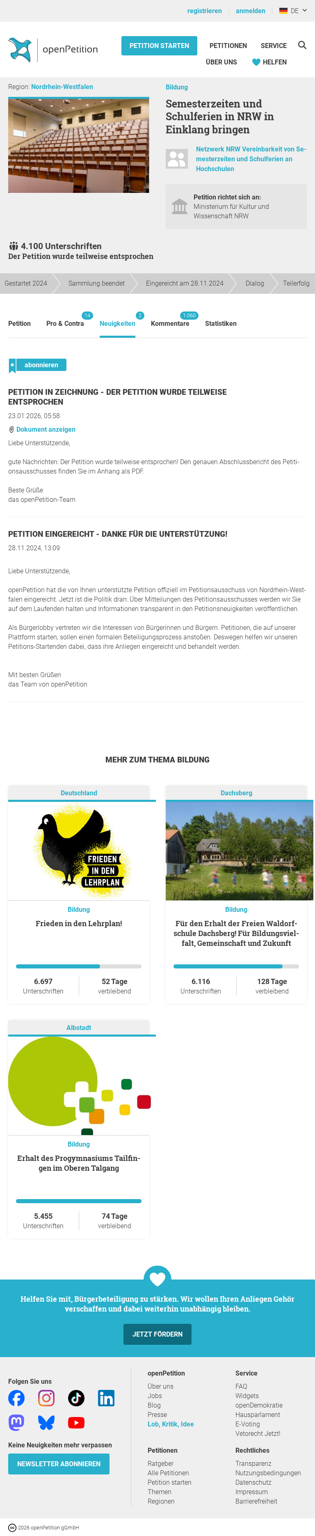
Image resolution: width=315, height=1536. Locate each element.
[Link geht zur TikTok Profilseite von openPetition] (76, 1397)
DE (293, 11)
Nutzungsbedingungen (268, 1473)
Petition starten (159, 46)
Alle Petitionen (168, 1473)
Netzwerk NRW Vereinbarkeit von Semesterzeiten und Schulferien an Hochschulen (251, 159)
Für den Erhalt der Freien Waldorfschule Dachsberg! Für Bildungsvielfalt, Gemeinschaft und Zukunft (236, 933)
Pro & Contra (65, 319)
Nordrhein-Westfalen (62, 87)
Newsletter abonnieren (58, 1464)
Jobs (155, 1396)
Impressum (251, 1492)
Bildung (177, 87)
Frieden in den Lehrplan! (79, 923)
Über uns (160, 1386)
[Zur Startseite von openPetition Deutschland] (54, 49)
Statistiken (221, 323)
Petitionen (229, 46)
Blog (154, 1405)
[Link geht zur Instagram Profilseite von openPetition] (46, 1397)
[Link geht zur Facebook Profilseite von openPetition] (16, 1397)
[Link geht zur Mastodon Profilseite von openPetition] (16, 1422)
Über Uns (221, 62)
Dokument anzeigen (45, 429)
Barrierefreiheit (256, 1501)
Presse (157, 1415)
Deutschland (79, 793)
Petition (19, 323)
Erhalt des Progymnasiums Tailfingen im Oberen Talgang (78, 1163)
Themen (159, 1492)
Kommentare (170, 319)
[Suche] (302, 45)
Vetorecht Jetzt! (258, 1434)
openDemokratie (259, 1405)
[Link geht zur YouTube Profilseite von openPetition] (76, 1422)
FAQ (241, 1386)
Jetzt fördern (157, 1334)
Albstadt (78, 1028)
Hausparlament (257, 1415)
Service (274, 46)
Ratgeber (160, 1463)
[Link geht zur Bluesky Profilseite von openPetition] (46, 1422)
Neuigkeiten (117, 319)
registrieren (204, 11)
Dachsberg (236, 793)
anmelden (250, 11)
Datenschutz (253, 1482)
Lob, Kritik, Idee (171, 1424)
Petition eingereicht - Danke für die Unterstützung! (117, 534)
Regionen (161, 1501)
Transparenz (253, 1463)
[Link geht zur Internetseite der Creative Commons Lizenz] (13, 1527)
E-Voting (247, 1424)
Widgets (247, 1396)
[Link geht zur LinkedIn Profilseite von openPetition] (106, 1397)
